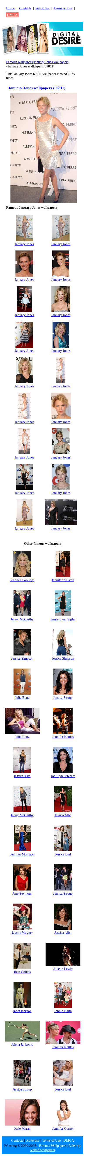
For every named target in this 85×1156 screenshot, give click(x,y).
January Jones (24, 244)
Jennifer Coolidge (22, 580)
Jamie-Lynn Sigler (62, 619)
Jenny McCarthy (22, 619)
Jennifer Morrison (22, 854)
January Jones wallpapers (51, 62)
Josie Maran (22, 1128)
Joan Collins (22, 972)
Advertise (42, 8)
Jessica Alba (22, 776)
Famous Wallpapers (52, 1146)
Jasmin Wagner (22, 932)
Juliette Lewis (62, 969)
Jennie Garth (63, 1011)
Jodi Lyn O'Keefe (63, 776)
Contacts (25, 8)
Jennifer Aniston (63, 580)
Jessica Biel (63, 854)
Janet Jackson (22, 1011)
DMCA (12, 15)
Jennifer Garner (63, 1128)
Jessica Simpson (22, 658)
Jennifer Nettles (63, 737)
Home (10, 8)
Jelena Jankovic (22, 1044)
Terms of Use (63, 8)
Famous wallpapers (19, 62)
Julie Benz (22, 697)
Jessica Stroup (63, 697)
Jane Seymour (22, 893)
